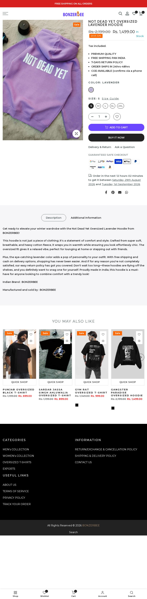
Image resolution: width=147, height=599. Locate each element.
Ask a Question (125, 147)
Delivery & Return (99, 147)
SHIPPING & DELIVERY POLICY (95, 455)
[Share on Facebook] (106, 192)
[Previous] (6, 357)
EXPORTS (9, 468)
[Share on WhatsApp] (126, 192)
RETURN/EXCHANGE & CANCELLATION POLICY (106, 449)
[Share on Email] (119, 192)
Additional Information (86, 217)
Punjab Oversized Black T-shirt (18, 391)
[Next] (140, 357)
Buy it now (116, 137)
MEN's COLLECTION (16, 449)
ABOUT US (9, 484)
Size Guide (110, 98)
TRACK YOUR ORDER (17, 504)
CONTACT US (83, 462)
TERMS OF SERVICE (16, 491)
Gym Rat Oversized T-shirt (91, 391)
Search (73, 532)
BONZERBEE (91, 525)
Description (53, 217)
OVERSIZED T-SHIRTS (17, 462)
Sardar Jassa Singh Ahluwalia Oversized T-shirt (55, 392)
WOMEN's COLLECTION (18, 455)
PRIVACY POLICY (14, 497)
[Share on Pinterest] (113, 192)
